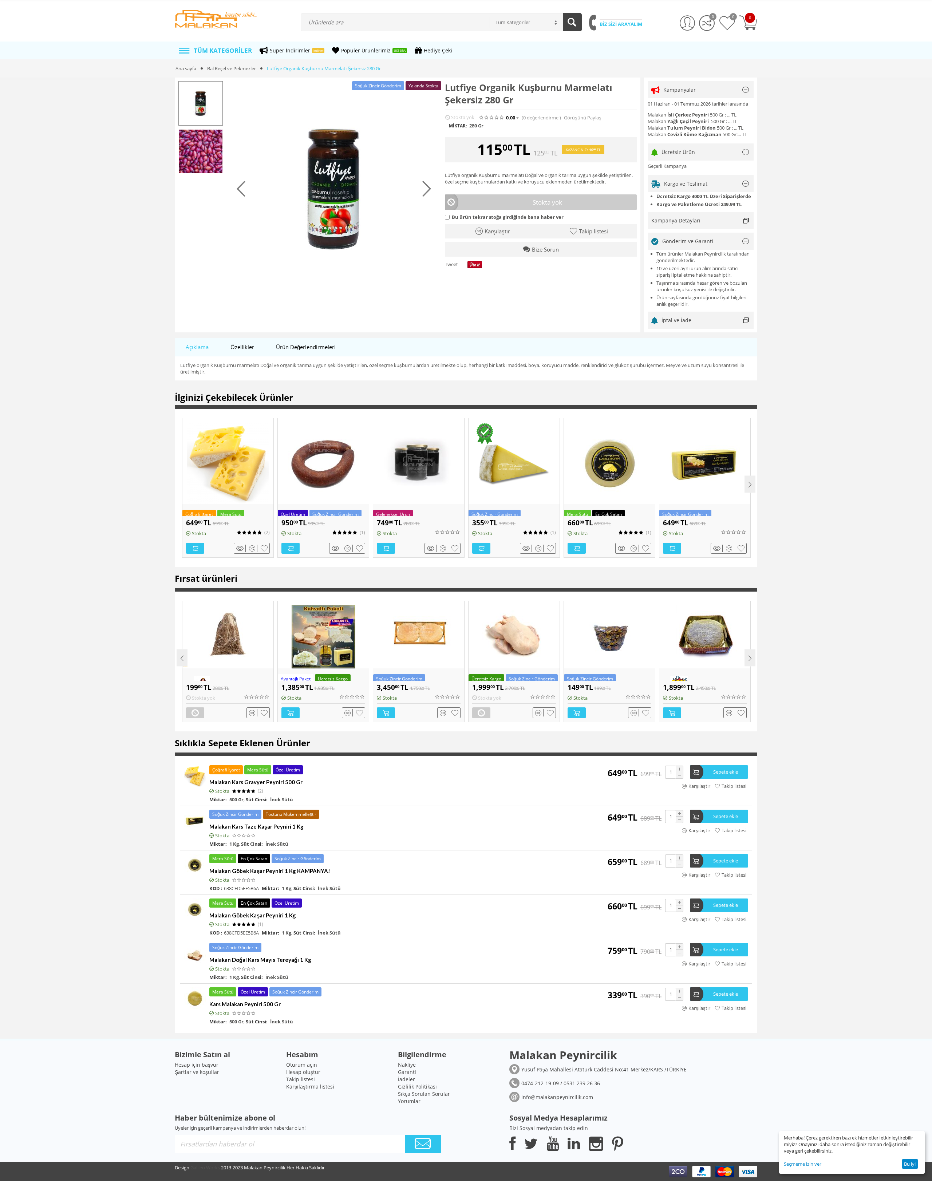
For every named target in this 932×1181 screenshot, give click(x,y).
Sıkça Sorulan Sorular (424, 1093)
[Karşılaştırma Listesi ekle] (253, 548)
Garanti (407, 1072)
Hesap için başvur (196, 1064)
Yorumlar (409, 1101)
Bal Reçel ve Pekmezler (231, 68)
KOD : (215, 888)
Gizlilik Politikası (417, 1086)
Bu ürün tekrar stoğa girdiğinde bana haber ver (508, 217)
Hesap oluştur (303, 1072)
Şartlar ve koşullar (197, 1072)
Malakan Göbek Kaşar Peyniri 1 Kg (252, 915)
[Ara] (572, 22)
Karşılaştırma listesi (310, 1086)
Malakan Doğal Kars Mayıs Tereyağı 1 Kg (260, 959)
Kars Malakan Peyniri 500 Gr (245, 1004)
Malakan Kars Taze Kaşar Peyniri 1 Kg (256, 826)
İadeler (406, 1079)
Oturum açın (301, 1064)
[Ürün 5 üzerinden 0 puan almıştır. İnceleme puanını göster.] (448, 532)
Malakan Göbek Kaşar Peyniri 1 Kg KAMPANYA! (269, 871)
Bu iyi (910, 1164)
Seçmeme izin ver (802, 1164)
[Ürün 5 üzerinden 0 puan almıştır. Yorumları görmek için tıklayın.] (492, 117)
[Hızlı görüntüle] (241, 548)
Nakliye (407, 1064)
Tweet (451, 264)
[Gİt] (423, 1144)
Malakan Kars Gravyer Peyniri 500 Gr (256, 782)
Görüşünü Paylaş (582, 117)
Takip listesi (300, 1079)
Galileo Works (205, 1167)
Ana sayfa (185, 68)
